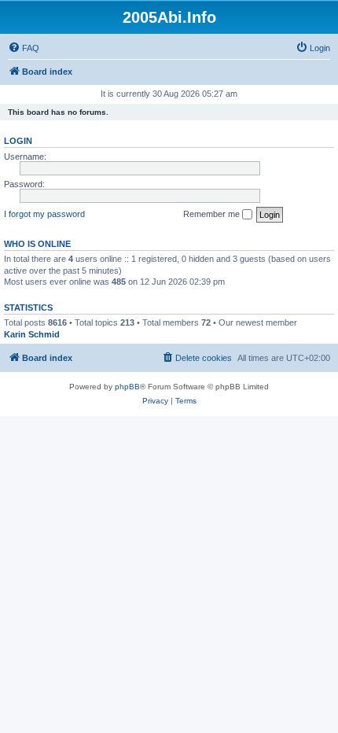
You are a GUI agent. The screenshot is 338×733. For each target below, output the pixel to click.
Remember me (212, 214)
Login (18, 140)
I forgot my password (44, 214)
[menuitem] (23, 48)
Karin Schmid (32, 334)
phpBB (127, 386)
